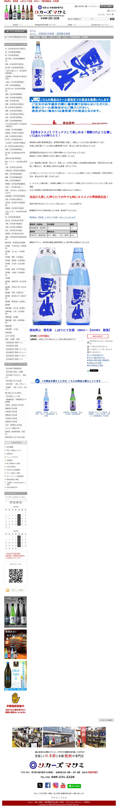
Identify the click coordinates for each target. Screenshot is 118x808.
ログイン (113, 11)
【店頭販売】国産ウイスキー (15, 356)
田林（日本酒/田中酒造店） (15, 64)
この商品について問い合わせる (101, 349)
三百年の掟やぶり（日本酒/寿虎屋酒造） (16, 72)
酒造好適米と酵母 (13, 479)
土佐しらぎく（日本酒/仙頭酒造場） (16, 213)
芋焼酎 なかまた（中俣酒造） (15, 253)
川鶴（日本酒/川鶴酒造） (14, 227)
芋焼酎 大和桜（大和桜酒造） (15, 274)
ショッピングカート (107, 6)
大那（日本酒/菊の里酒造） (15, 114)
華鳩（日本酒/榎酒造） (13, 180)
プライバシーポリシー (74, 802)
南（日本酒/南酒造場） (13, 217)
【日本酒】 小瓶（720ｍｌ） (16, 384)
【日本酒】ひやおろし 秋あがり (15, 376)
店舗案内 (10, 460)
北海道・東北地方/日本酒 (14, 405)
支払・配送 (39, 802)
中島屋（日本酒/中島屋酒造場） (15, 204)
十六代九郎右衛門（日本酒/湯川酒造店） (16, 125)
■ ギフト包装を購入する (96, 357)
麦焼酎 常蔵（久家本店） (15, 293)
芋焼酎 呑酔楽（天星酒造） (15, 260)
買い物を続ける (95, 352)
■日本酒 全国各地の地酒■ (15, 242)
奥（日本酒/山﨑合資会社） (15, 146)
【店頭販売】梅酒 (11, 346)
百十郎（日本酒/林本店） (14, 139)
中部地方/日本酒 (11, 412)
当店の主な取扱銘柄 (13, 470)
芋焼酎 (7, 278)
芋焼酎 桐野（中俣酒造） (15, 257)
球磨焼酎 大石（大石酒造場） (15, 313)
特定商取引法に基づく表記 (54, 802)
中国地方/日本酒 (11, 418)
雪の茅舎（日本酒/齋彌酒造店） (15, 60)
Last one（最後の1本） (13, 428)
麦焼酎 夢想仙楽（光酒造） (15, 301)
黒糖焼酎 (8, 326)
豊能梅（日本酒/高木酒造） (15, 208)
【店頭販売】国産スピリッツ (15, 352)
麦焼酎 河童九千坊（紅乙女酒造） (15, 288)
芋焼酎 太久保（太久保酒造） (15, 265)
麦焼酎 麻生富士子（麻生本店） (15, 297)
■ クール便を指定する (95, 355)
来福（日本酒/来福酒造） (14, 97)
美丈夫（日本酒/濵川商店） (15, 220)
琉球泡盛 (8, 332)
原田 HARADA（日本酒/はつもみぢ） (16, 192)
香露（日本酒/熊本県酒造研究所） (16, 238)
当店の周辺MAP (12, 487)
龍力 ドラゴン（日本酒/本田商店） (16, 163)
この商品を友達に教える (98, 346)
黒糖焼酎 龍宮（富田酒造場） (15, 321)
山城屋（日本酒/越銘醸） (14, 130)
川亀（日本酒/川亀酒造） (14, 224)
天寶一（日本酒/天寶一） (14, 187)
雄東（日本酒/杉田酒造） (14, 111)
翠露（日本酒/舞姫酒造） (14, 121)
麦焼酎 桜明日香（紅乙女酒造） (15, 283)
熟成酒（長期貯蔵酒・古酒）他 (15, 433)
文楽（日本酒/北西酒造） (14, 117)
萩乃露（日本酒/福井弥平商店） (15, 154)
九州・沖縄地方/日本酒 (13, 425)
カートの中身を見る (15, 31)
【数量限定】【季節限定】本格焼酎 (15, 401)
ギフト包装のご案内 (13, 473)
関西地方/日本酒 (11, 415)
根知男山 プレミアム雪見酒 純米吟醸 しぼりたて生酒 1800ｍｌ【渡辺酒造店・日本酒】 (99, 414)
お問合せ (100, 25)
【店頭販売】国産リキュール (15, 349)
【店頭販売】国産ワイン (14, 342)
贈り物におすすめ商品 (13, 393)
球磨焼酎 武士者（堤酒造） (15, 308)
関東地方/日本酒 (11, 408)
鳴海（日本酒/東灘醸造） (14, 94)
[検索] (112, 19)
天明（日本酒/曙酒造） (13, 85)
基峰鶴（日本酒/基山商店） (15, 234)
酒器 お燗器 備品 (12, 339)
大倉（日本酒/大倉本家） (14, 167)
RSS (13, 590)
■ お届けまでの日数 (94, 363)
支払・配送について (45, 25)
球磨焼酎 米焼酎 (11, 317)
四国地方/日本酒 (11, 422)
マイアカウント (93, 6)
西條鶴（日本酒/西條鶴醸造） (16, 184)
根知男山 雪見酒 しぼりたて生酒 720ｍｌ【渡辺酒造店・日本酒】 (46, 414)
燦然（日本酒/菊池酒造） (14, 174)
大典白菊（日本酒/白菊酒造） (16, 170)
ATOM (20, 590)
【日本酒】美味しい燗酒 (14, 372)
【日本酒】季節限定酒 (13, 368)
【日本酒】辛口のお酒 (13, 381)
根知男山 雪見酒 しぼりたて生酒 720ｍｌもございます (53, 217)
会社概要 (10, 447)
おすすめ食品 (10, 336)
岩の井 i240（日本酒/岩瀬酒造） (15, 90)
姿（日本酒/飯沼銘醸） (13, 52)
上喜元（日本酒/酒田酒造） (15, 82)
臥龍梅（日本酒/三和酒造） (15, 133)
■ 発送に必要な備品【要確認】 (98, 360)
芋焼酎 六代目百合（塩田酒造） (15, 247)
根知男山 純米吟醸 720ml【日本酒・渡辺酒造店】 (72, 413)
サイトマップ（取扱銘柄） (16, 476)
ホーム (18, 25)
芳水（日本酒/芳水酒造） (14, 230)
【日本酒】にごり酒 (12, 396)
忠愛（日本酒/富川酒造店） (15, 104)
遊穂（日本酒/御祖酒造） (14, 149)
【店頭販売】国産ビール (14, 359)
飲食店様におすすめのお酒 (15, 437)
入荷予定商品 (11, 467)
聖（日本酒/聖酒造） (12, 55)
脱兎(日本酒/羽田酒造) (13, 158)
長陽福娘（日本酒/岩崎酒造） (16, 196)
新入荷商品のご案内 (13, 463)
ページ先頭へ (106, 720)
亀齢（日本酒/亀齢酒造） (14, 177)
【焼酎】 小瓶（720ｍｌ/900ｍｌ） (16, 389)
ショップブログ (72, 25)
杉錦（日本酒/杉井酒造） (14, 136)
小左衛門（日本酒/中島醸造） (16, 143)
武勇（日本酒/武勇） (12, 101)
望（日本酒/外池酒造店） (14, 107)
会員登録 (80, 6)
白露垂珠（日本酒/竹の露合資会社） (16, 78)
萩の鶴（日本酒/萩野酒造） (15, 67)
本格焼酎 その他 (11, 329)
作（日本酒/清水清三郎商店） (16, 49)
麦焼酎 (7, 305)
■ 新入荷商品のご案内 (95, 365)
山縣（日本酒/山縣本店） (14, 199)
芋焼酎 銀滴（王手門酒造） (15, 269)
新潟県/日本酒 (63, 33)
